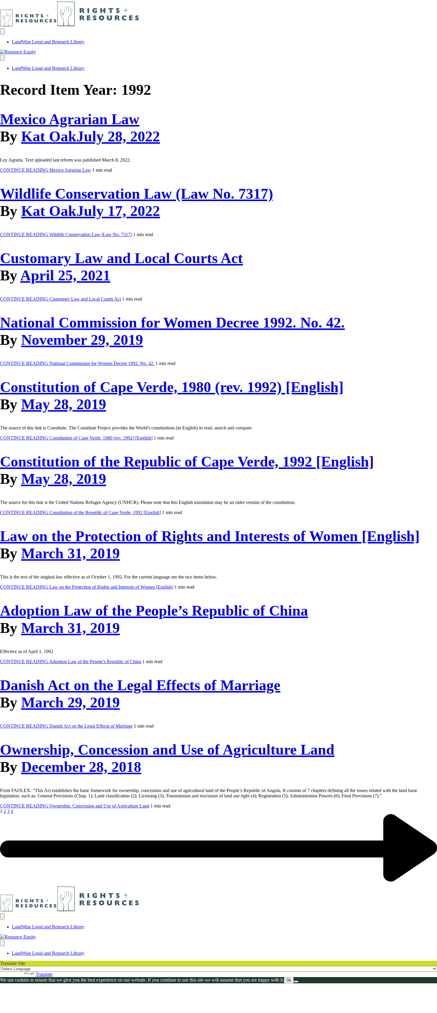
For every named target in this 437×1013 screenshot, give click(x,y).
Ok (288, 980)
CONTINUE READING (45, 170)
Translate (44, 974)
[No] (296, 981)
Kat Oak (48, 136)
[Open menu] (2, 31)
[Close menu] (2, 58)
